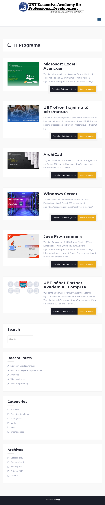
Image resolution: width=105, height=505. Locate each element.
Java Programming (62, 236)
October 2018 (17, 458)
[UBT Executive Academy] (51, 7)
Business (15, 410)
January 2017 (17, 467)
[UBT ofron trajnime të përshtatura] (23, 113)
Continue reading (87, 89)
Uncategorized (17, 432)
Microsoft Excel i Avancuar (60, 66)
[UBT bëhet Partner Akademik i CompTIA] (23, 287)
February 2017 (17, 462)
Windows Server (60, 193)
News (13, 427)
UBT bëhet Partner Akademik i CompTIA (64, 284)
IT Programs (16, 418)
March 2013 (16, 475)
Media (13, 423)
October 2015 (17, 471)
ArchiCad (52, 154)
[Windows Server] (23, 203)
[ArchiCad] (23, 161)
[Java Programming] (23, 246)
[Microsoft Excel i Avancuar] (23, 74)
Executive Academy (20, 414)
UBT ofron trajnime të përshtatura (66, 109)
